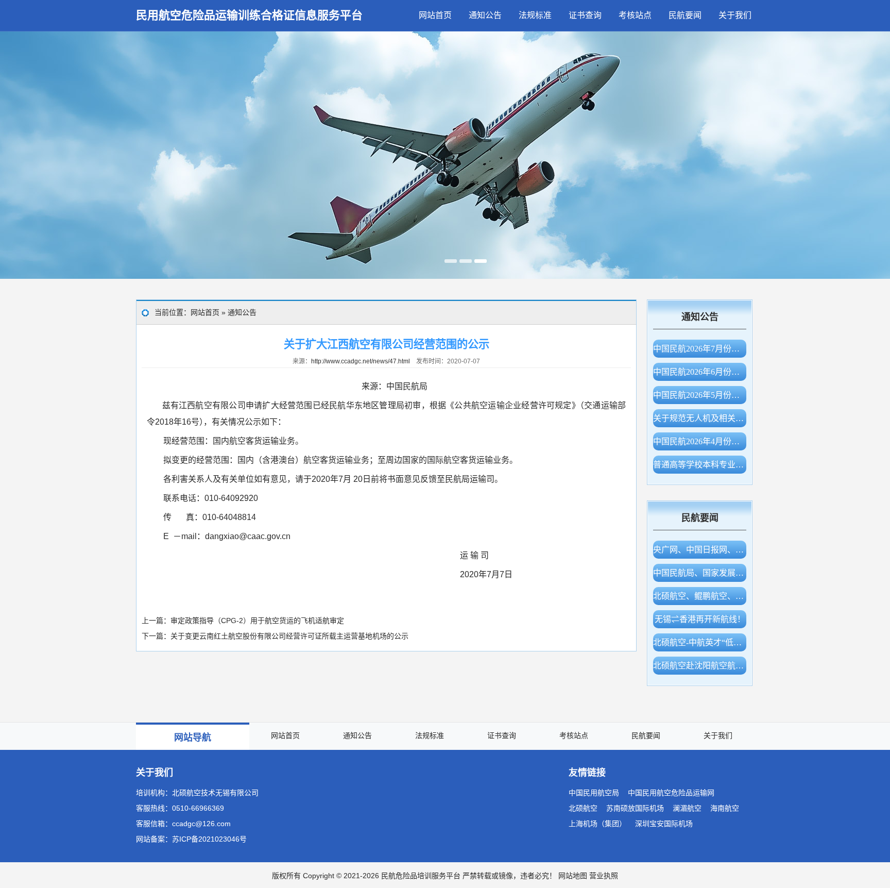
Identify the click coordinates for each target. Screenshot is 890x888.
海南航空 (724, 808)
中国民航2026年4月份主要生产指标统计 (699, 441)
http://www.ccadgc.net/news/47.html (360, 361)
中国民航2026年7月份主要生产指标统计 (699, 348)
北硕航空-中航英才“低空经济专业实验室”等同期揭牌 (699, 642)
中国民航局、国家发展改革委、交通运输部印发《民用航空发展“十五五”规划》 (699, 572)
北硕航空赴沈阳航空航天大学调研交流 (699, 665)
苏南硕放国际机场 (635, 808)
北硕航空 (583, 808)
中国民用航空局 (594, 793)
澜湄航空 (687, 808)
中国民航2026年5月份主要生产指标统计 (699, 395)
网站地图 (572, 876)
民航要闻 (685, 15)
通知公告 (485, 15)
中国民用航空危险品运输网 (671, 793)
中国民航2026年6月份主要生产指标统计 (699, 371)
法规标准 (535, 15)
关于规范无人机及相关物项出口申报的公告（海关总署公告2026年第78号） (699, 418)
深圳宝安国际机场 (664, 823)
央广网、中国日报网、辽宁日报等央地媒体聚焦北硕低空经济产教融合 (699, 549)
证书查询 (585, 15)
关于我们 (734, 15)
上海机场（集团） (597, 823)
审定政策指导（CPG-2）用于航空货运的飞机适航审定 (257, 620)
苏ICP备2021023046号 (209, 839)
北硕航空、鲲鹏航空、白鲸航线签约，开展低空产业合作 (699, 596)
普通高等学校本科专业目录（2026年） (699, 464)
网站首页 (435, 15)
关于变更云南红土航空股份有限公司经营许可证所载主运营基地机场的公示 (289, 636)
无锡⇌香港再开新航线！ (700, 619)
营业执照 (603, 876)
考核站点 (635, 15)
